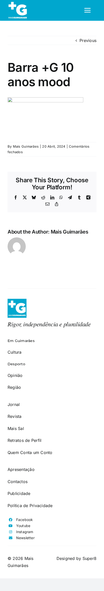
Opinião (15, 375)
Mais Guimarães (26, 146)
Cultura (15, 352)
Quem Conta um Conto (30, 452)
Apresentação (21, 469)
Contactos (18, 481)
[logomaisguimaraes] (17, 300)
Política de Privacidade (30, 505)
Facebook (24, 519)
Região (14, 387)
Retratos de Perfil (24, 440)
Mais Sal (16, 428)
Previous (88, 40)
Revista (15, 416)
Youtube (23, 526)
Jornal (14, 404)
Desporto (16, 364)
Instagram (24, 532)
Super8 (89, 558)
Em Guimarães (21, 340)
